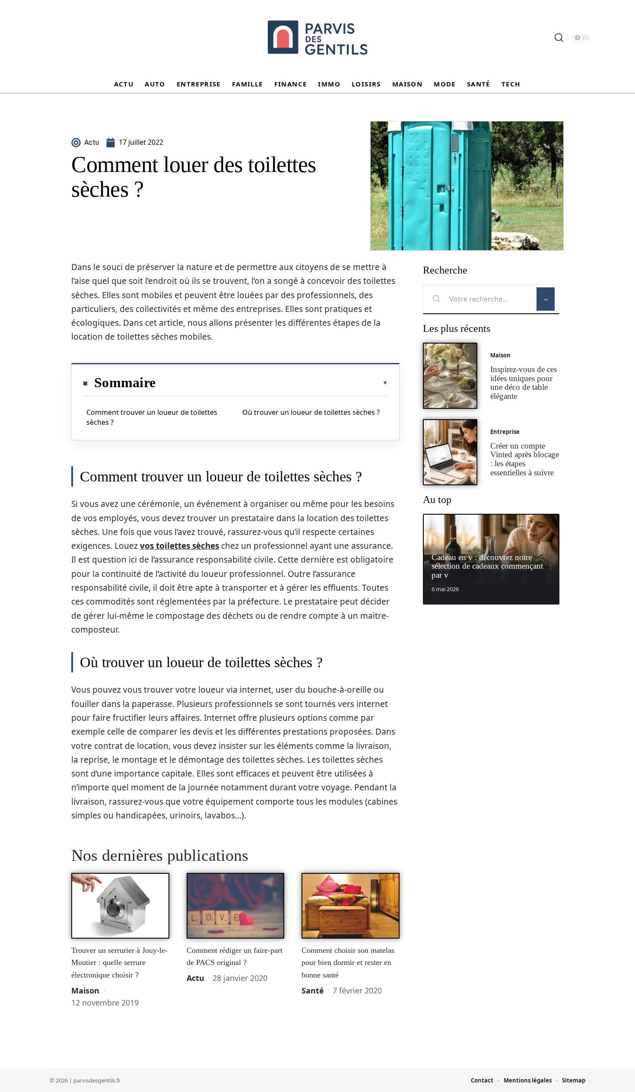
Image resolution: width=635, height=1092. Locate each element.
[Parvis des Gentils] (317, 38)
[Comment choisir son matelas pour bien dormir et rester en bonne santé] (350, 905)
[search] (559, 37)
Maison (85, 990)
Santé (313, 990)
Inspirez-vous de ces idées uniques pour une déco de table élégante (523, 383)
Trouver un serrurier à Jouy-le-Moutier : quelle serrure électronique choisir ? (119, 962)
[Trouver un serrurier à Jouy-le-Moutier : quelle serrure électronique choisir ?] (120, 905)
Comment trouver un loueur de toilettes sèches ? (151, 417)
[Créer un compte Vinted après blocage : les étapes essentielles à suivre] (450, 452)
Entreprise (505, 432)
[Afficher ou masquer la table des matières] (272, 383)
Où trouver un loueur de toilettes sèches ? (311, 412)
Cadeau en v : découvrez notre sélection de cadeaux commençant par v (487, 566)
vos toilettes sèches (179, 545)
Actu (195, 978)
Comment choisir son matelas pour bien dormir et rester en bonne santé (348, 962)
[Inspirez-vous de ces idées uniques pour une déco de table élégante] (450, 375)
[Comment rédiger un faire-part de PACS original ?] (235, 905)
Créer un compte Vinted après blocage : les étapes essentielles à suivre (524, 459)
